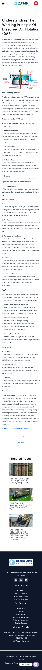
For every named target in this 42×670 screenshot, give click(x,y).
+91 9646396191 (21, 638)
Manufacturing (21, 614)
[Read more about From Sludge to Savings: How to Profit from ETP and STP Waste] (21, 494)
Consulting (21, 608)
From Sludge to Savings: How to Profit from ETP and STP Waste (20, 506)
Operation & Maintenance (21, 617)
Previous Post (21, 437)
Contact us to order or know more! (15, 429)
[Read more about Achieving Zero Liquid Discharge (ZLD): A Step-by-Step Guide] (21, 469)
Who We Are (21, 590)
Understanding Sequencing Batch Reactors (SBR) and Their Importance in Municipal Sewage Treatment (18, 535)
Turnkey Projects (21, 623)
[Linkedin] (26, 580)
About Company (21, 593)
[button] (3, 3)
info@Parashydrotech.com (21, 641)
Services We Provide (21, 596)
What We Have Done (21, 599)
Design (21, 611)
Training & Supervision (21, 620)
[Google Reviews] (21, 580)
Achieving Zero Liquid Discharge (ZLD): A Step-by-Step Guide (19, 481)
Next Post (21, 442)
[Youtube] (15, 580)
